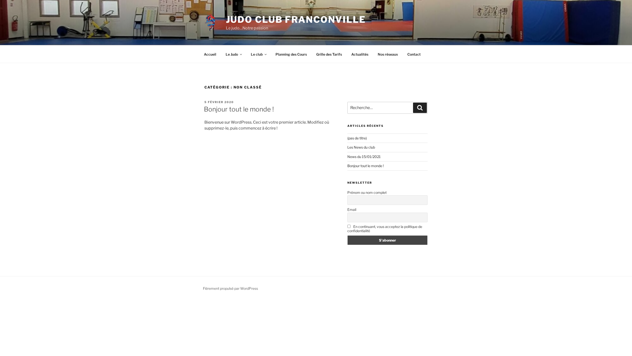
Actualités (359, 54)
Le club (257, 54)
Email (351, 209)
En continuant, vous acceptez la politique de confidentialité (384, 228)
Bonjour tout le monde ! (239, 109)
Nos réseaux (388, 54)
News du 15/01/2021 (364, 157)
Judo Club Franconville (296, 19)
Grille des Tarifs (329, 54)
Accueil (210, 54)
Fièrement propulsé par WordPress (230, 288)
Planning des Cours (291, 54)
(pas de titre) (357, 138)
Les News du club (361, 147)
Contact (414, 54)
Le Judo (232, 54)
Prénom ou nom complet (367, 192)
